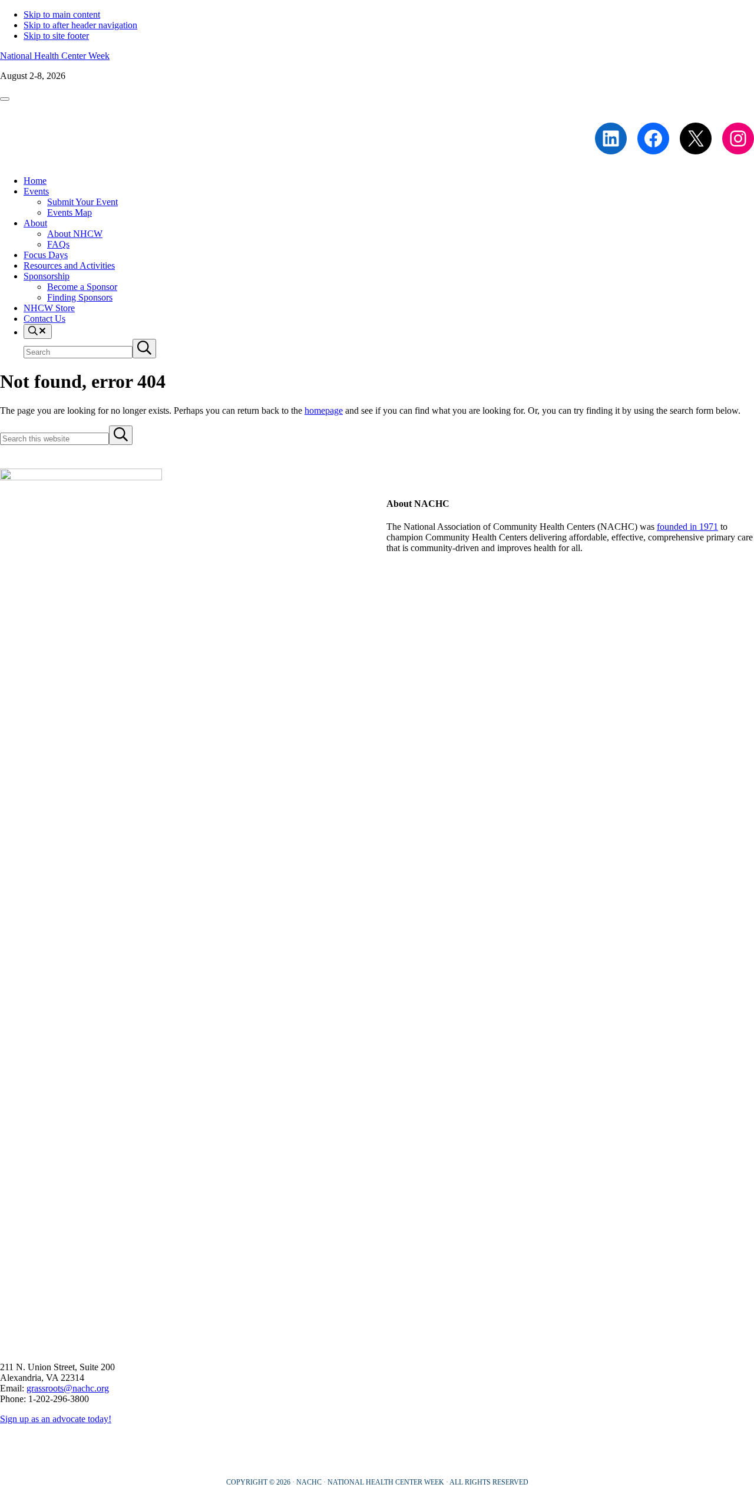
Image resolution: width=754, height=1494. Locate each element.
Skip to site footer (56, 36)
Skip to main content (62, 14)
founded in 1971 (687, 527)
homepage (324, 410)
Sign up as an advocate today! (55, 1419)
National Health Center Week (55, 56)
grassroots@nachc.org (68, 1388)
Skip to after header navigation (80, 25)
